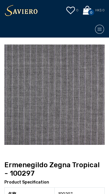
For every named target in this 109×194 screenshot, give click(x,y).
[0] (87, 10)
